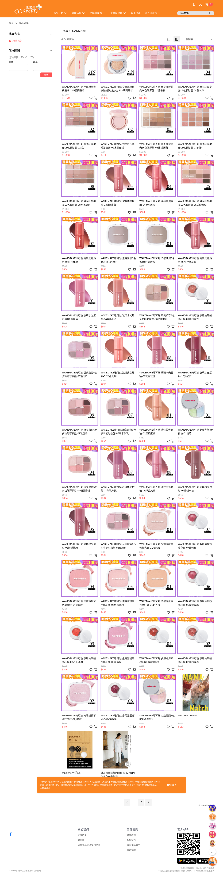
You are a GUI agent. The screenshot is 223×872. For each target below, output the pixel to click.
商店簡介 (82, 840)
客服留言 (131, 840)
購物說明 (131, 835)
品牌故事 (82, 835)
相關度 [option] (189, 39)
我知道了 (171, 784)
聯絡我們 (131, 849)
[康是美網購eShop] (28, 9)
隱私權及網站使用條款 (89, 844)
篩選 (46, 75)
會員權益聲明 (133, 844)
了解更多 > (45, 787)
